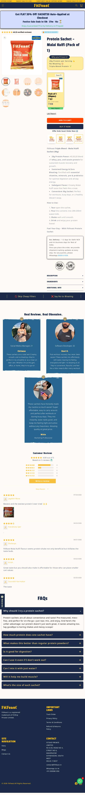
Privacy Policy (51, 718)
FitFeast (11, 783)
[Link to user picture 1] (8, 512)
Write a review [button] (42, 481)
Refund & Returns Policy (53, 727)
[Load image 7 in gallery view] (27, 92)
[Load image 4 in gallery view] (38, 81)
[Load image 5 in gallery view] (6, 92)
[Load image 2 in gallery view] (17, 81)
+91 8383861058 (52, 771)
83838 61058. (63, 255)
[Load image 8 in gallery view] (38, 92)
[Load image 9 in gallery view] (6, 103)
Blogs (4, 750)
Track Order (51, 714)
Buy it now (65, 127)
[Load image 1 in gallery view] (6, 81)
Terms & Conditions (54, 722)
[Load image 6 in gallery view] (17, 92)
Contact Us (6, 754)
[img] (8, 495)
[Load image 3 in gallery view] (27, 81)
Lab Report (51, 113)
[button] (2, 5)
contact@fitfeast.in (54, 765)
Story (4, 746)
